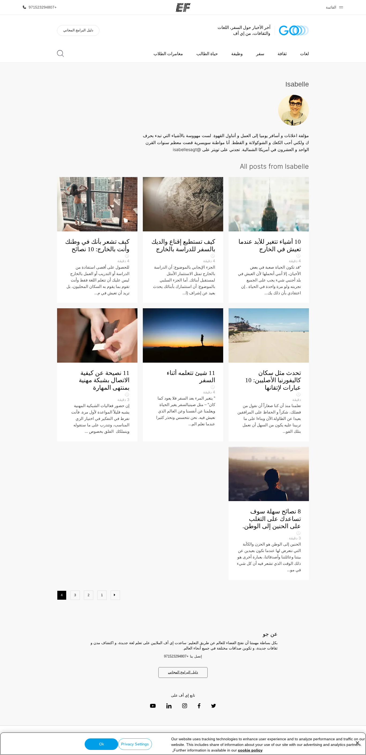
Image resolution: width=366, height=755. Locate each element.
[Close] (357, 743)
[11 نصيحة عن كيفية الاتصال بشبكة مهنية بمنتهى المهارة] (97, 374)
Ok (101, 744)
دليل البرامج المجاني (78, 30)
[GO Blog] (294, 30)
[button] (334, 7)
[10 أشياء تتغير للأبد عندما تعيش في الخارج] (269, 240)
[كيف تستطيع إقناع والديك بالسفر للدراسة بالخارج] (183, 240)
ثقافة (282, 53)
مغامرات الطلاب (168, 53)
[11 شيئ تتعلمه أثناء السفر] (183, 374)
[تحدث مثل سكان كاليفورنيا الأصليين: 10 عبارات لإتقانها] (269, 374)
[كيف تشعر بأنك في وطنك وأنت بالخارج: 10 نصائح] (97, 240)
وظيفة (237, 53)
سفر (260, 53)
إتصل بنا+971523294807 (183, 656)
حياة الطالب (207, 53)
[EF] (183, 7)
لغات (304, 53)
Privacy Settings (135, 744)
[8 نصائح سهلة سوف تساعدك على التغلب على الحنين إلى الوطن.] (269, 513)
